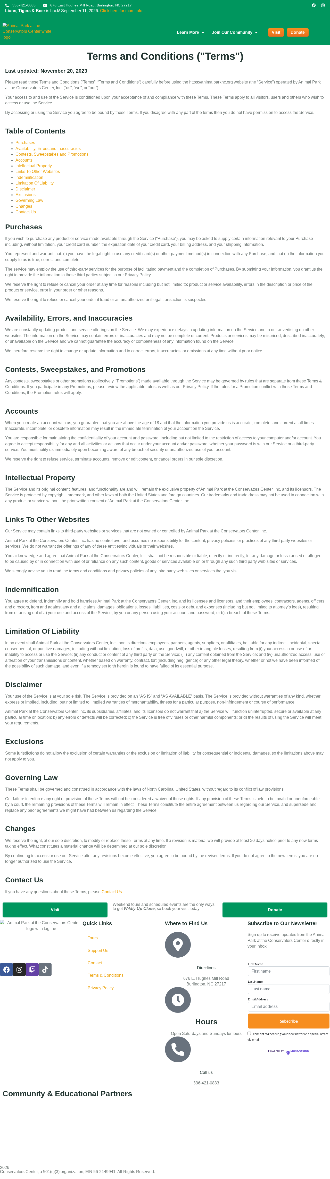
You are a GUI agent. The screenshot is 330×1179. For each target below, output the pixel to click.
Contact (95, 963)
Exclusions (25, 195)
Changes (23, 206)
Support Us (98, 950)
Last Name (255, 981)
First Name (255, 964)
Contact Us (25, 212)
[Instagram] (323, 5)
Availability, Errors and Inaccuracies (48, 148)
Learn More (188, 32)
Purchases (25, 142)
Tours (93, 938)
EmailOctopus (300, 1051)
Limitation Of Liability (34, 183)
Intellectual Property (33, 166)
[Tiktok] (45, 969)
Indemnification (29, 177)
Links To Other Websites (37, 171)
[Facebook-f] (314, 5)
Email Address (258, 999)
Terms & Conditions (105, 975)
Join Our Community (232, 32)
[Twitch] (32, 969)
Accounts (23, 160)
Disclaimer (25, 189)
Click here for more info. (121, 11)
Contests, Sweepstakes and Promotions (51, 154)
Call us (206, 1072)
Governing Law (29, 200)
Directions (206, 968)
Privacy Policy (101, 988)
